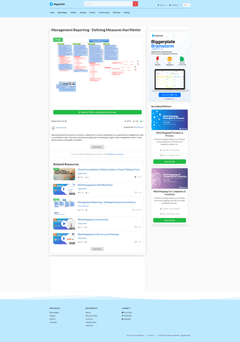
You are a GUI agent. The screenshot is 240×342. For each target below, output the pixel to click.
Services (116, 12)
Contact (89, 319)
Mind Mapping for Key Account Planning (98, 234)
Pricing (127, 12)
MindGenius (139, 127)
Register (175, 5)
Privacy (151, 335)
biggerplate (82, 173)
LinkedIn (127, 319)
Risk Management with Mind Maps (95, 185)
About (88, 312)
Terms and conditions (135, 335)
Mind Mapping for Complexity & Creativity (170, 193)
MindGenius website (115, 154)
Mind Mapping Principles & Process (169, 134)
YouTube (128, 312)
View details (169, 161)
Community (104, 12)
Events (92, 12)
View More (97, 147)
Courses (53, 322)
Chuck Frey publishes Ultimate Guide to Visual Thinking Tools (109, 169)
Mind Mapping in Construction (93, 219)
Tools (52, 12)
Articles (83, 12)
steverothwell (61, 128)
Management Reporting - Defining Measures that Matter (107, 202)
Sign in (162, 5)
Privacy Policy (91, 316)
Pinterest (128, 316)
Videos (73, 12)
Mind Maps (62, 12)
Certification (91, 322)
